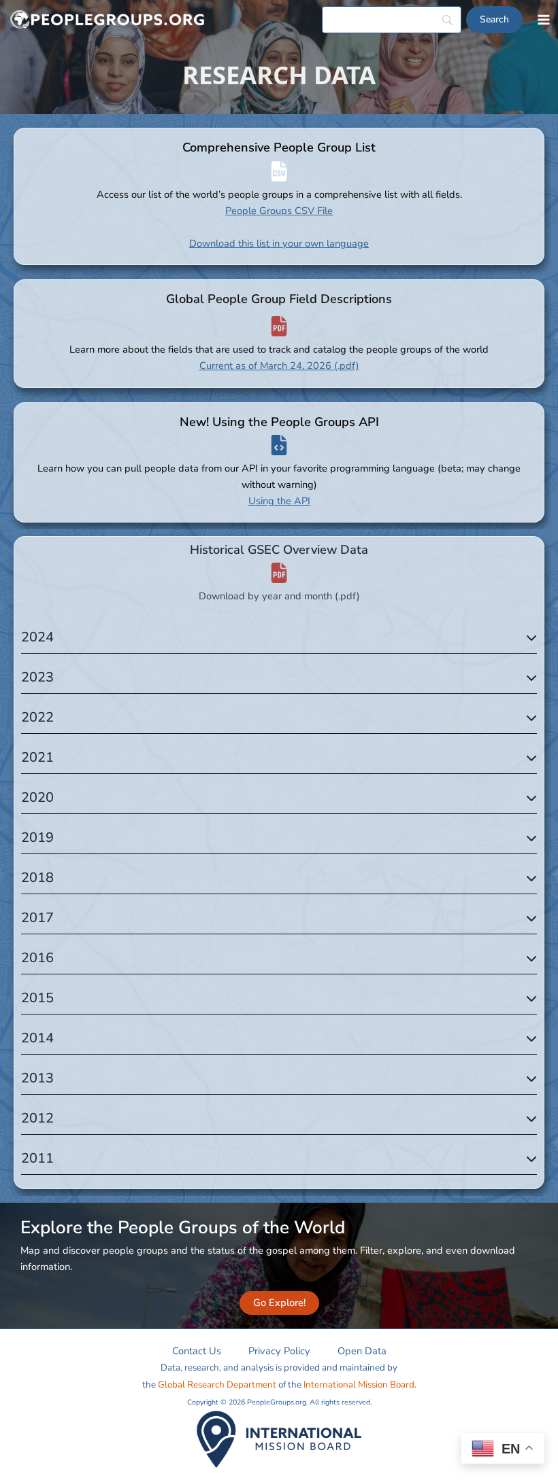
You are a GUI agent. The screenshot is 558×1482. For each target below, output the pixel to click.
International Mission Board (358, 1385)
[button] (279, 1303)
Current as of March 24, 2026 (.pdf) (279, 365)
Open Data (362, 1351)
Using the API (279, 501)
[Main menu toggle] (543, 19)
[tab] (279, 637)
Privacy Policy (279, 1351)
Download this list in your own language (279, 243)
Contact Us (196, 1351)
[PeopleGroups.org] (107, 20)
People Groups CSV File (279, 210)
